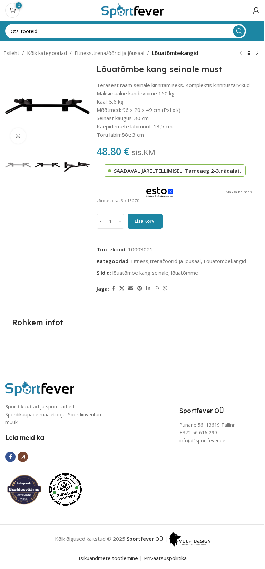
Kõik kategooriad (47, 52)
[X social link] (121, 288)
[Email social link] (130, 288)
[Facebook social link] (113, 288)
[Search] (239, 31)
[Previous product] (241, 53)
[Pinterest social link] (139, 288)
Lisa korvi (145, 221)
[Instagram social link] (23, 457)
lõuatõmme (184, 272)
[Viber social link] (165, 288)
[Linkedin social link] (148, 288)
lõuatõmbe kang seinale (140, 272)
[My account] (256, 10)
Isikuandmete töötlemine (108, 557)
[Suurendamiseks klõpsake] (18, 136)
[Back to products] (249, 53)
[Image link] (39, 387)
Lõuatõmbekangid (175, 52)
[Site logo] (132, 9)
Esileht (11, 52)
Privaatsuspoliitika (165, 557)
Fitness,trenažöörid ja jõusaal (109, 52)
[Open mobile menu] (256, 31)
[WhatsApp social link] (157, 288)
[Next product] (257, 53)
